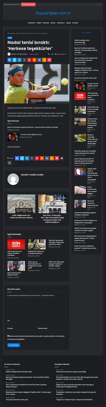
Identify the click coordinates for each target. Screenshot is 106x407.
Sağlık (53, 23)
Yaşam (68, 23)
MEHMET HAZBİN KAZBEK (19, 54)
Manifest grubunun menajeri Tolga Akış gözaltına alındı (56, 242)
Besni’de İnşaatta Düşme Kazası (14, 274)
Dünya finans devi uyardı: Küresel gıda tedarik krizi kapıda (92, 123)
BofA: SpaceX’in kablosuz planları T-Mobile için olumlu (85, 247)
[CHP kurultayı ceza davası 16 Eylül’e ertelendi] (16, 244)
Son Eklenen (86, 33)
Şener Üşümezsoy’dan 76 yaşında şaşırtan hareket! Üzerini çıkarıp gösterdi (84, 161)
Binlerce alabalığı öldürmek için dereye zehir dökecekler (92, 139)
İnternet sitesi (42, 328)
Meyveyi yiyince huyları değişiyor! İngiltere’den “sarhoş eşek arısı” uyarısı (86, 70)
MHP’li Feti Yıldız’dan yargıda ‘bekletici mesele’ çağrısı (56, 264)
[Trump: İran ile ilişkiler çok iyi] (13, 137)
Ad (8, 320)
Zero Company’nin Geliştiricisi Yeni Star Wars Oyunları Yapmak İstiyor (59, 4)
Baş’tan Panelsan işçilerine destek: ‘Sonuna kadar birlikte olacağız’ (32, 127)
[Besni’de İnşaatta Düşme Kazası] (16, 266)
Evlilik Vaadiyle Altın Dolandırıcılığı (82, 41)
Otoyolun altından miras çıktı (86, 78)
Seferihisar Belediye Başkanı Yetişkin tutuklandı (85, 214)
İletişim (75, 23)
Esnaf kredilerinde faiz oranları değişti (92, 190)
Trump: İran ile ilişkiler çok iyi (31, 134)
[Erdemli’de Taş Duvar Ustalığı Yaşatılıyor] (37, 244)
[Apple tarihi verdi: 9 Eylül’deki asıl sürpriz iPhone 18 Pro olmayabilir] (80, 172)
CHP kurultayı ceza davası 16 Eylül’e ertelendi (14, 253)
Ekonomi (46, 23)
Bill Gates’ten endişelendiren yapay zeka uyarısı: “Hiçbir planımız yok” (85, 238)
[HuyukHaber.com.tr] (53, 13)
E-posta (10, 328)
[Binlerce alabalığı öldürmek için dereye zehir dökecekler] (80, 138)
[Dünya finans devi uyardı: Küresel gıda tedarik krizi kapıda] (80, 122)
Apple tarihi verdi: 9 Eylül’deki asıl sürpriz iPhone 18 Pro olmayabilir (92, 174)
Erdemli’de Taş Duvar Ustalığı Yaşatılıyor (36, 252)
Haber (39, 23)
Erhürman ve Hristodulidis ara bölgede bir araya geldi (35, 265)
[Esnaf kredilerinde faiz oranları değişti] (80, 190)
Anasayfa (31, 23)
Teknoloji (60, 23)
